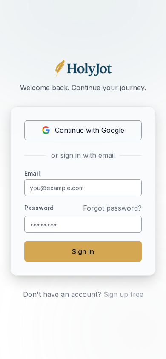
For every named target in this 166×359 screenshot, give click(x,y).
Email (32, 174)
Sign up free (123, 294)
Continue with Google (89, 130)
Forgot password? (112, 208)
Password (39, 208)
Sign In (83, 251)
